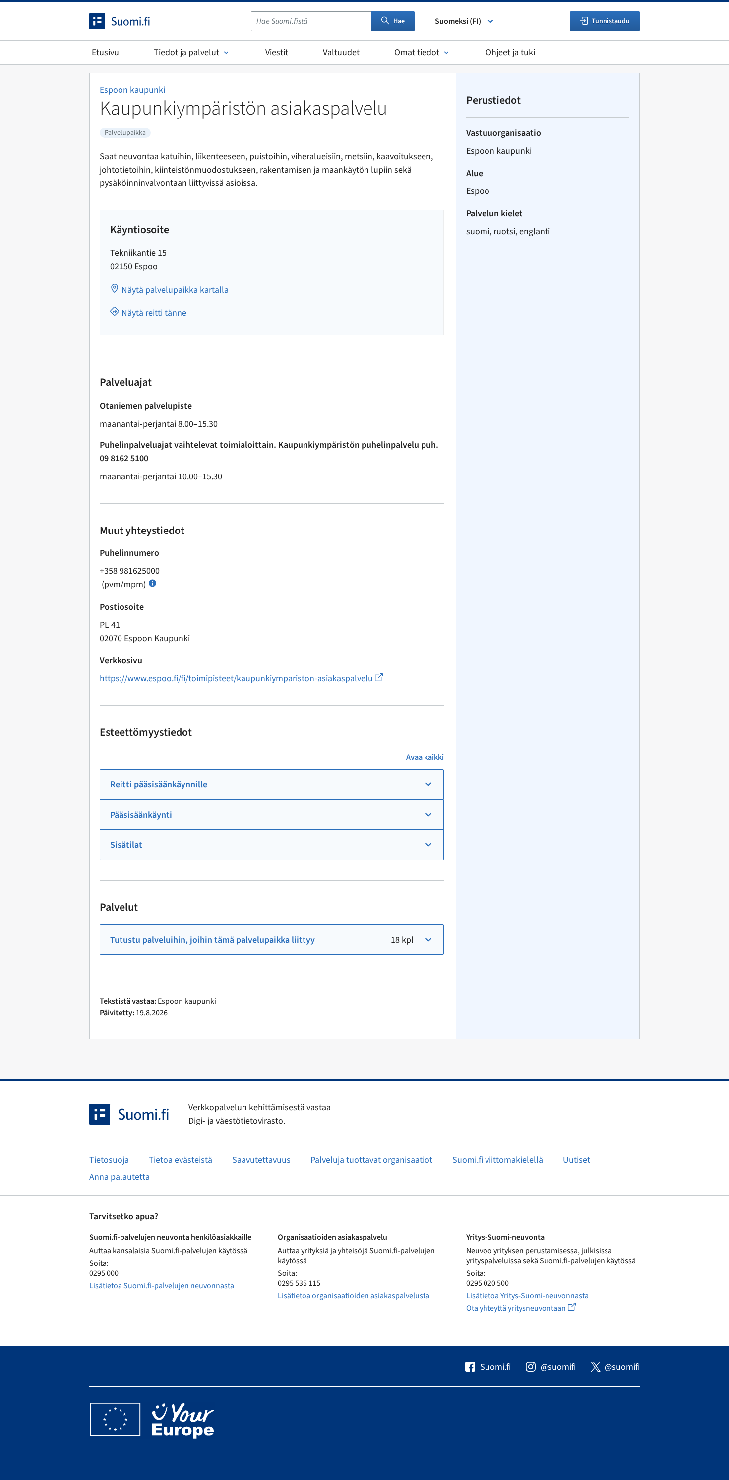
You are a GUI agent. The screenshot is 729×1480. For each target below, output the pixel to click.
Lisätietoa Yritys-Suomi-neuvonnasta (527, 1296)
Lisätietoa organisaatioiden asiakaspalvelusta (353, 1296)
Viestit (276, 52)
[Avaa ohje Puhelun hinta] (152, 582)
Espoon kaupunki (132, 90)
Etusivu (105, 52)
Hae (399, 21)
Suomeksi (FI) (458, 21)
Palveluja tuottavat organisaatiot (371, 1160)
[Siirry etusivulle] (128, 21)
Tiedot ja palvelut (186, 52)
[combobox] (311, 21)
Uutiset (576, 1160)
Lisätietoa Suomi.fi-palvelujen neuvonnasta (161, 1286)
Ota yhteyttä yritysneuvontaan (532, 1308)
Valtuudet (341, 52)
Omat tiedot (416, 52)
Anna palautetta (119, 1177)
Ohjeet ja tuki (510, 52)
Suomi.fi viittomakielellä (497, 1160)
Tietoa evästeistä (180, 1160)
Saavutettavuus (261, 1160)
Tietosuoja (109, 1160)
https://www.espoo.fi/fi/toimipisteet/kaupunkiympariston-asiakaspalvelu (241, 678)
